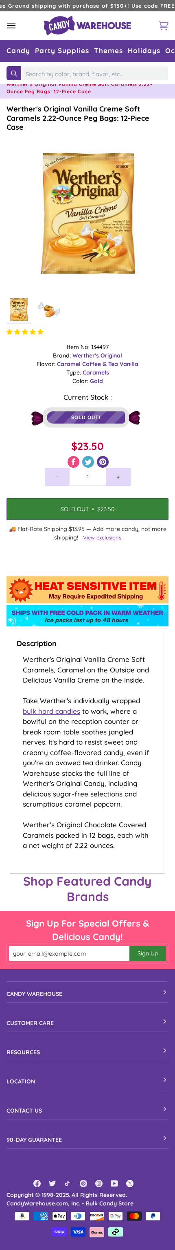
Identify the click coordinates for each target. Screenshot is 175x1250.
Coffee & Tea (101, 364)
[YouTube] (114, 1183)
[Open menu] (19, 25)
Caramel (69, 364)
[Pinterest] (83, 1183)
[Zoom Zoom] (87, 212)
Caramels (96, 372)
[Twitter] (52, 1183)
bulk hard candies (51, 711)
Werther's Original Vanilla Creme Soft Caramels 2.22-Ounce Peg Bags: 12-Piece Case (78, 118)
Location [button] (21, 1081)
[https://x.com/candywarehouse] (129, 1183)
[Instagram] (99, 1183)
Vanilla (129, 364)
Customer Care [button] (30, 1023)
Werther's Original (97, 355)
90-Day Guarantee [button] (34, 1139)
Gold (96, 381)
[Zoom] (22, 278)
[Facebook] (37, 1183)
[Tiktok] (68, 1183)
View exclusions (102, 537)
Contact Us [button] (24, 1110)
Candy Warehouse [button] (34, 993)
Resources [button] (23, 1052)
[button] (18, 51)
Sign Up (148, 953)
